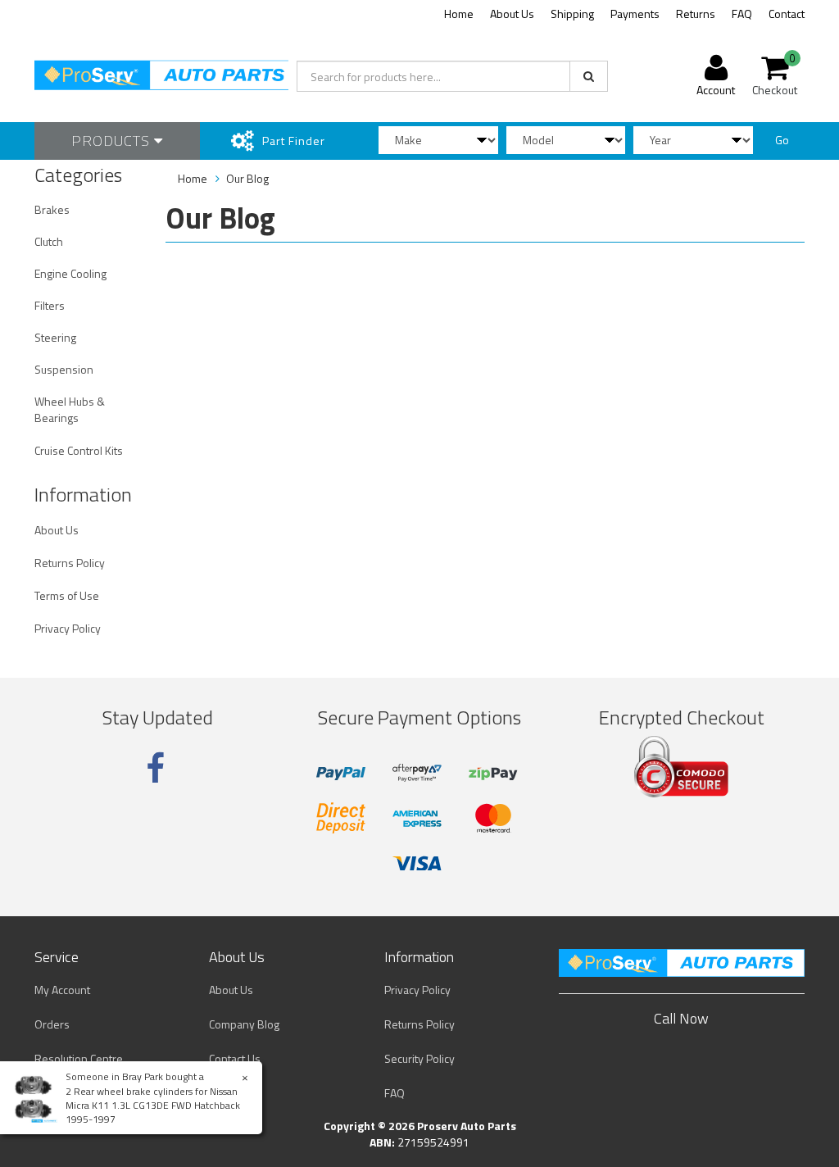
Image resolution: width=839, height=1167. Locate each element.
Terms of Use (66, 595)
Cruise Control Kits (78, 450)
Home (459, 13)
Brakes (52, 209)
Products (112, 140)
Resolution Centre (78, 1058)
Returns (695, 13)
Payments (635, 13)
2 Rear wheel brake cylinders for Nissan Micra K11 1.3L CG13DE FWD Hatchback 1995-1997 (153, 1105)
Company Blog (244, 1024)
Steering (55, 337)
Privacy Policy (67, 628)
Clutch (48, 241)
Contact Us (235, 1058)
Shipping (572, 13)
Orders (52, 1024)
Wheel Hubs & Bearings (69, 409)
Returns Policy (69, 562)
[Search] (588, 76)
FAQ (742, 13)
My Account (62, 989)
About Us (512, 13)
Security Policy (419, 1058)
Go (782, 139)
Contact (787, 13)
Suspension (63, 369)
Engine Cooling (70, 273)
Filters (49, 305)
